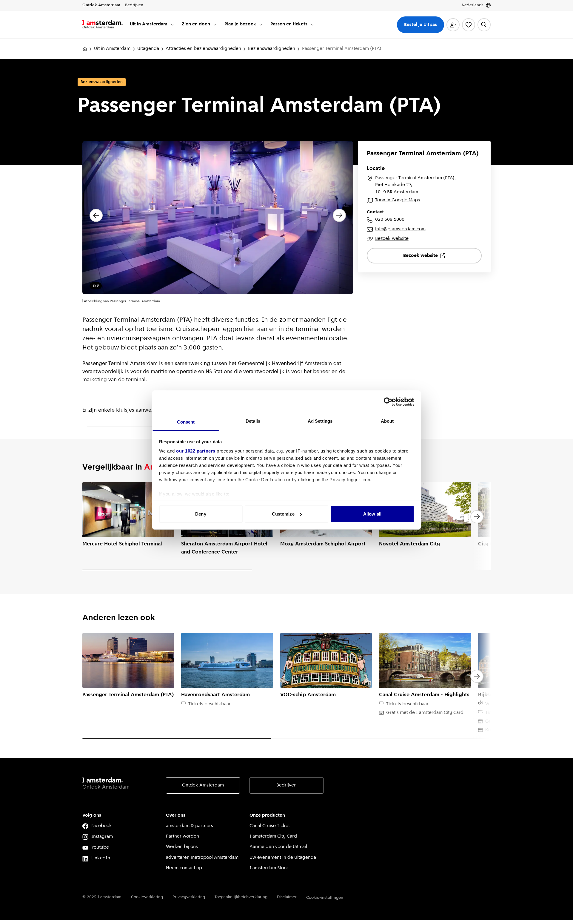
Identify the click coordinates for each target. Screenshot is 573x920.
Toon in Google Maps (397, 200)
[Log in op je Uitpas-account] (453, 24)
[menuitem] (152, 25)
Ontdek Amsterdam (203, 785)
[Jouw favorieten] (468, 24)
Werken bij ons (182, 846)
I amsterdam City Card (273, 836)
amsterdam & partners (189, 826)
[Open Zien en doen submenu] (214, 24)
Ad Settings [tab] (320, 421)
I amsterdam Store (268, 868)
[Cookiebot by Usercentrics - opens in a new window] (388, 401)
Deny (200, 513)
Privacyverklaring (188, 897)
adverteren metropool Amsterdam (202, 857)
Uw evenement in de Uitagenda (282, 857)
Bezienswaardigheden (271, 48)
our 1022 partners (195, 450)
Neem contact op (184, 868)
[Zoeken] (484, 24)
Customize (283, 513)
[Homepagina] (84, 49)
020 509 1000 (389, 219)
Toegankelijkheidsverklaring (241, 897)
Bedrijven (286, 785)
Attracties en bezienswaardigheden (203, 48)
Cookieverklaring (147, 897)
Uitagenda (148, 48)
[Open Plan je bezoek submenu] (260, 24)
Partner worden (182, 836)
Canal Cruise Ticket (269, 826)
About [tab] (387, 421)
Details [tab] (253, 421)
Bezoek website (392, 238)
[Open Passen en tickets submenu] (312, 24)
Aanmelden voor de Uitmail (278, 846)
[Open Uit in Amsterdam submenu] (172, 24)
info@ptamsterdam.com (400, 229)
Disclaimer (287, 897)
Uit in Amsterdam (112, 48)
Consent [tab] (186, 421)
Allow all (372, 513)
